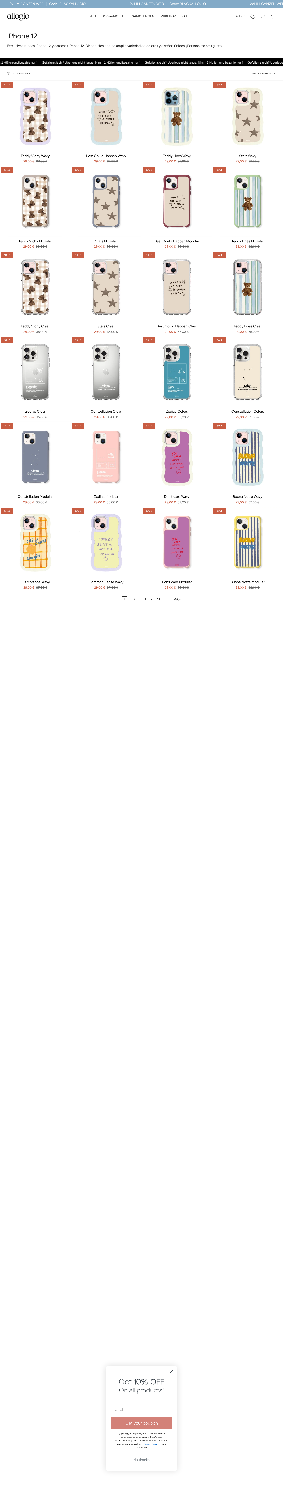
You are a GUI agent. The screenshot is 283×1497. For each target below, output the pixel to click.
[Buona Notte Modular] (247, 542)
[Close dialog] (171, 1372)
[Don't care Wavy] (177, 456)
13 (158, 599)
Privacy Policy (150, 1444)
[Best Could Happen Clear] (177, 286)
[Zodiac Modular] (106, 456)
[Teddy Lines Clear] (247, 286)
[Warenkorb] (273, 16)
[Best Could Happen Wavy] (106, 116)
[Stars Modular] (106, 201)
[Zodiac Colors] (177, 371)
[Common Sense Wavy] (106, 542)
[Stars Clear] (106, 286)
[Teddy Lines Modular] (247, 201)
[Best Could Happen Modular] (177, 201)
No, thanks (141, 1460)
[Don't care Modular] (177, 542)
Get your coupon (141, 1423)
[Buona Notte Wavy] (247, 456)
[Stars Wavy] (247, 116)
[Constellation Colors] (247, 371)
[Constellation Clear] (106, 371)
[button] (114, 16)
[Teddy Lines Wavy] (177, 116)
